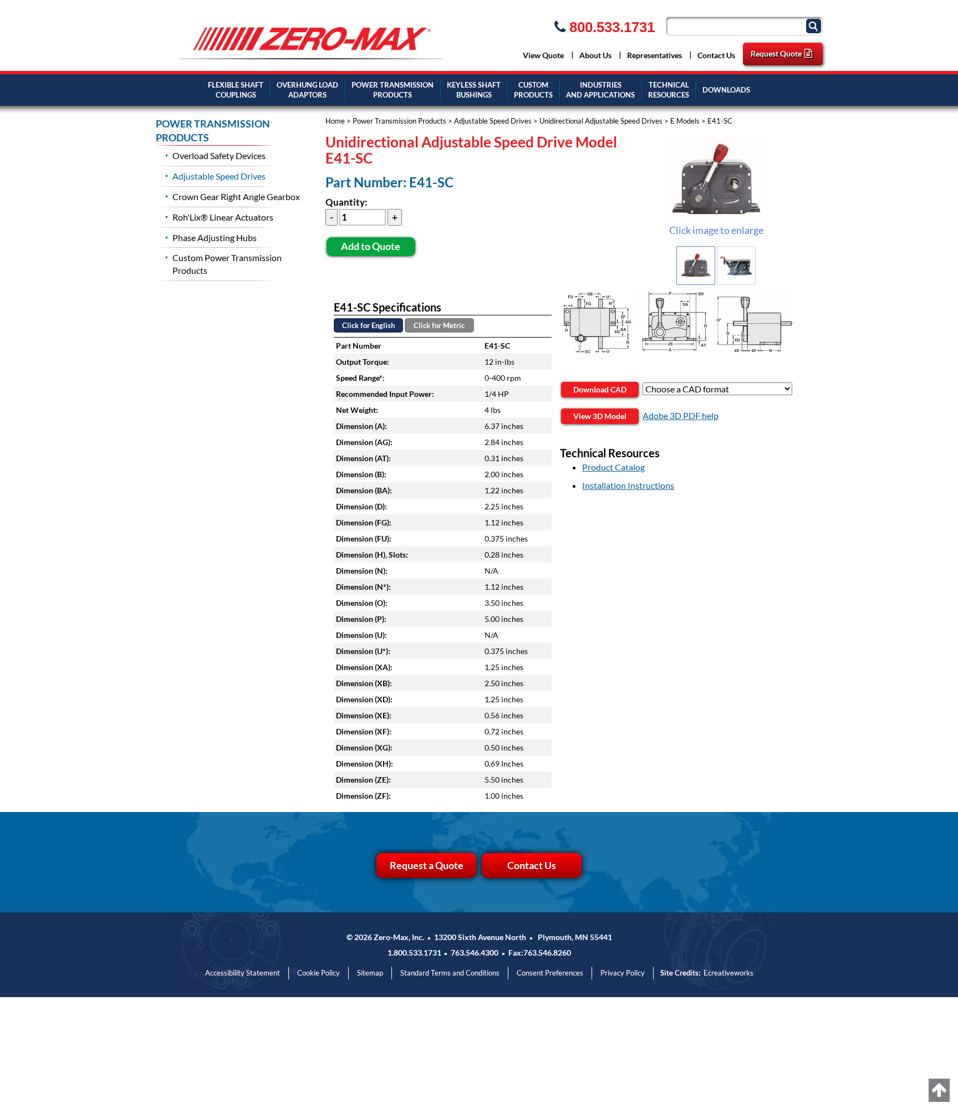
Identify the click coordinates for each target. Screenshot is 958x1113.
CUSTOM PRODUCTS (533, 90)
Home (335, 120)
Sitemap (370, 972)
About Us (595, 55)
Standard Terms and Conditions (450, 972)
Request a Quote (426, 865)
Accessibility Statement (242, 972)
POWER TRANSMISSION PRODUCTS (213, 131)
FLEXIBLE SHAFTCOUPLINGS (235, 90)
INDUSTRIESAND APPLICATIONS (600, 90)
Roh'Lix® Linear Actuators (222, 217)
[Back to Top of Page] (939, 1090)
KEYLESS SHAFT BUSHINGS (474, 90)
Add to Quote (370, 246)
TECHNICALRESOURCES (668, 90)
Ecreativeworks (728, 972)
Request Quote (776, 53)
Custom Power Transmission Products (227, 263)
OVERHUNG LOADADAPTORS (307, 90)
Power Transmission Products (399, 120)
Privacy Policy (622, 972)
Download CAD (599, 389)
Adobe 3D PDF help (680, 415)
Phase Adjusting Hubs (214, 237)
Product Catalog (613, 467)
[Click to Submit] (815, 25)
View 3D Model (599, 416)
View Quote (543, 55)
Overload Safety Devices (219, 155)
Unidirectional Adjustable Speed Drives (601, 120)
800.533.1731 (610, 27)
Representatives (654, 55)
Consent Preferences (550, 972)
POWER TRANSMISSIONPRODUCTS (392, 90)
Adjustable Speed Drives (493, 120)
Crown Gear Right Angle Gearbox (236, 196)
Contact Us (716, 55)
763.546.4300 (474, 952)
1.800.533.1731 (414, 952)
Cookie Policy (318, 972)
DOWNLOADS (726, 89)
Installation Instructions (628, 485)
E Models (685, 120)
